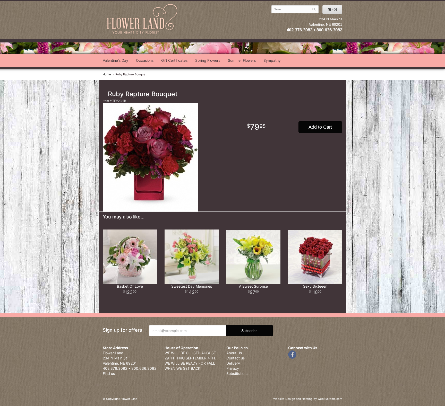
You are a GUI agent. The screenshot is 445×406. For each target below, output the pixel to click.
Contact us (235, 358)
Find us (109, 373)
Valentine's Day (115, 60)
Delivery (233, 363)
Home (107, 74)
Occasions (144, 60)
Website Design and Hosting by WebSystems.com (307, 399)
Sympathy (272, 60)
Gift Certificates (174, 60)
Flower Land (143, 20)
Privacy (232, 368)
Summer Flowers (242, 60)
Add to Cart (320, 127)
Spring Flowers (207, 60)
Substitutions (237, 373)
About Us (234, 353)
